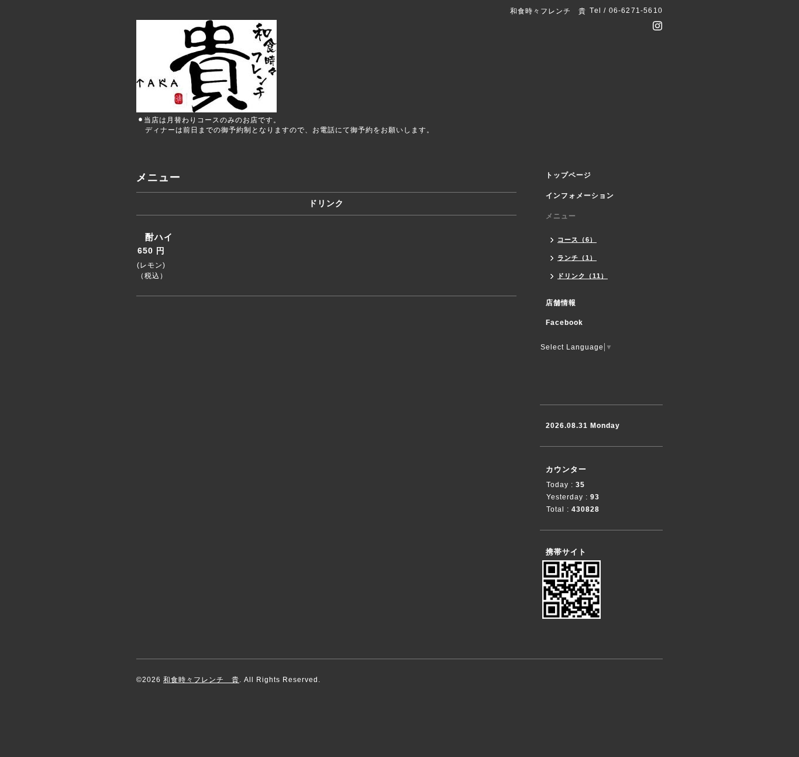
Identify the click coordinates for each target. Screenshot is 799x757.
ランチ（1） (577, 257)
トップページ (568, 175)
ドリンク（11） (582, 275)
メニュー (561, 216)
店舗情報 (561, 303)
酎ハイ (159, 237)
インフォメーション (580, 195)
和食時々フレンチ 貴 (201, 680)
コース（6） (577, 239)
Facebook (564, 322)
